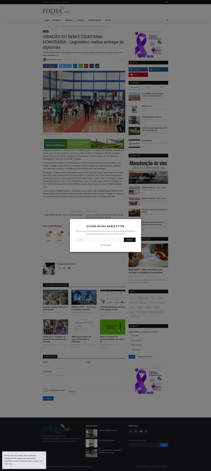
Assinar (129, 240)
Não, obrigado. (105, 245)
